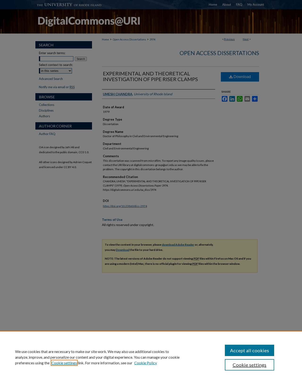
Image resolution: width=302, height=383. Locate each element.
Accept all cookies (249, 350)
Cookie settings (64, 363)
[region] (151, 357)
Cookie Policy (145, 363)
